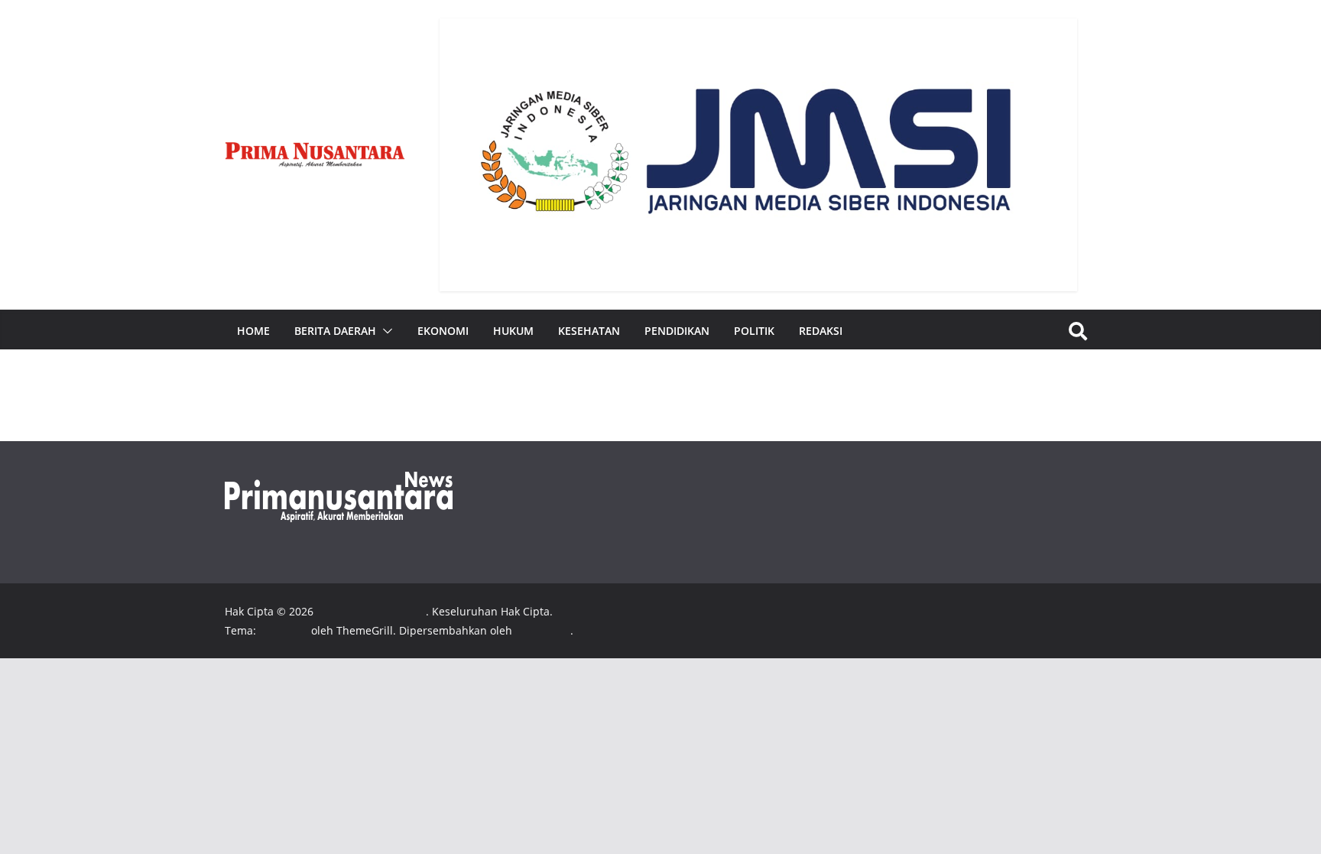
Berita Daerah (335, 330)
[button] (384, 331)
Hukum (513, 330)
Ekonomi (443, 330)
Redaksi (820, 330)
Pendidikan (676, 330)
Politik (754, 330)
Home (253, 330)
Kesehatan (589, 330)
